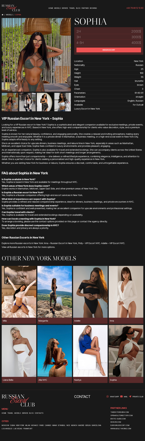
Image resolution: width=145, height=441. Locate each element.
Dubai (12, 425)
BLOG (31, 413)
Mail (126, 397)
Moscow (5, 425)
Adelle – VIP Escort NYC (112, 243)
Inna (112, 320)
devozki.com (115, 422)
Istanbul (61, 425)
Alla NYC (43, 380)
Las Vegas (17, 429)
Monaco (34, 425)
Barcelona (96, 425)
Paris (41, 425)
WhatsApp (114, 397)
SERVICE (25, 413)
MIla (5, 320)
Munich (74, 425)
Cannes (48, 425)
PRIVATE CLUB (138, 397)
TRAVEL (10, 413)
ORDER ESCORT (108, 50)
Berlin (88, 425)
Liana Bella (8, 380)
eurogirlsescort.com (119, 425)
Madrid (81, 425)
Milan (27, 425)
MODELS (17, 413)
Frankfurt (28, 429)
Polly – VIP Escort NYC (89, 243)
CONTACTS (39, 413)
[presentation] (3, 102)
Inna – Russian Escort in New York (60, 243)
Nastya (77, 380)
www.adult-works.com (120, 429)
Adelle (77, 320)
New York (20, 425)
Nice (68, 425)
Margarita (43, 320)
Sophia (113, 380)
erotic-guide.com (118, 419)
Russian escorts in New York (23, 247)
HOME (4, 413)
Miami (54, 425)
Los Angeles (7, 429)
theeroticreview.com (119, 412)
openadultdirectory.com (121, 415)
